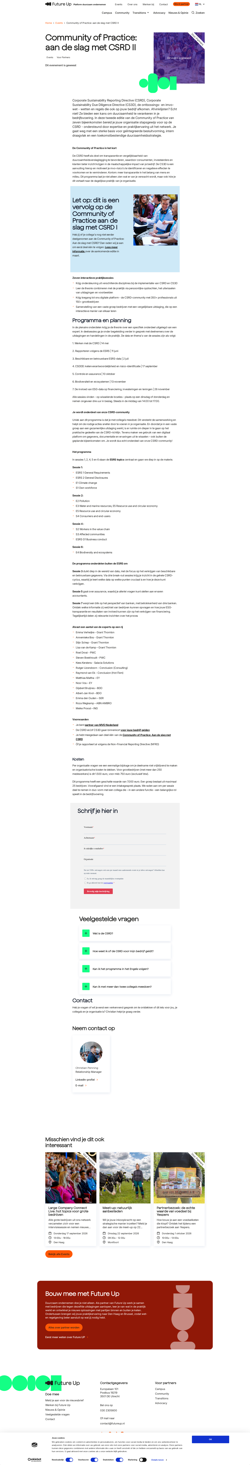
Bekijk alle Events (58, 1254)
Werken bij (148, 4)
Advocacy (159, 12)
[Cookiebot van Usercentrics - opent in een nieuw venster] (34, 1460)
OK (210, 1439)
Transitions (161, 1398)
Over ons (132, 4)
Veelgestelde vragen (57, 1414)
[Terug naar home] (58, 4)
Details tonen (157, 1460)
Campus (107, 12)
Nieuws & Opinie (178, 12)
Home (48, 23)
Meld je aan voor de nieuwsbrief (64, 1400)
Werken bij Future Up (57, 1405)
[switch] (94, 1460)
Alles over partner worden (63, 1327)
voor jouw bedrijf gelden (135, 730)
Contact (163, 4)
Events (118, 4)
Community (122, 12)
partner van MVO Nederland (101, 724)
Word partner (181, 4)
